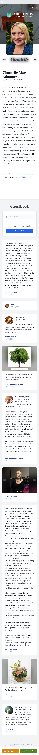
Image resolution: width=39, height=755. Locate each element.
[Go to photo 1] (17, 491)
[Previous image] (4, 480)
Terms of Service (25, 746)
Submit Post (19, 231)
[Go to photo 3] (20, 491)
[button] (19, 358)
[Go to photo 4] (21, 491)
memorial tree (27, 173)
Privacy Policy (14, 746)
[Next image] (34, 480)
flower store (26, 177)
